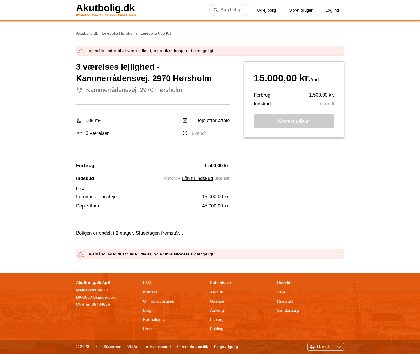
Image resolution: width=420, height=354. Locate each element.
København (220, 282)
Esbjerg (217, 319)
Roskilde (285, 282)
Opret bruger (301, 10)
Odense (217, 301)
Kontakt (150, 292)
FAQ (147, 282)
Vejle (281, 292)
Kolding (216, 328)
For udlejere (154, 319)
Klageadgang (226, 346)
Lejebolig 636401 (156, 33)
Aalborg (217, 310)
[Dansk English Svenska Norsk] (325, 346)
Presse (149, 328)
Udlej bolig (266, 10)
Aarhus (216, 292)
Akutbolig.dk (105, 8)
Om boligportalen (158, 301)
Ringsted (285, 301)
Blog (147, 310)
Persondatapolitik (192, 346)
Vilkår (132, 346)
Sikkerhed (112, 346)
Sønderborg (288, 310)
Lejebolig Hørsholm (119, 33)
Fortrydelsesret (157, 346)
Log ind (332, 10)
